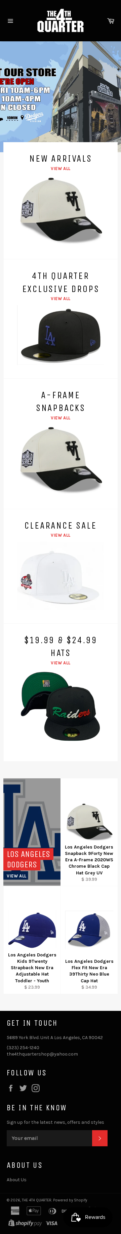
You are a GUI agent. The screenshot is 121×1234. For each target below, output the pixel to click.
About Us (17, 1180)
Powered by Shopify (70, 1200)
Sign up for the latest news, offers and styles (55, 1122)
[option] (60, 96)
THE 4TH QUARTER (36, 1200)
